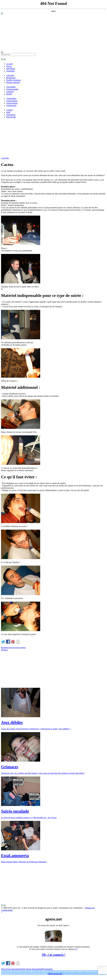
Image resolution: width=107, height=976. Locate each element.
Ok (49, 974)
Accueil (9, 64)
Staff (8, 112)
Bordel (9, 94)
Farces (9, 66)
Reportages (11, 78)
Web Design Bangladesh (11, 969)
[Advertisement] (53, 32)
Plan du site (11, 117)
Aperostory (11, 114)
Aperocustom (11, 101)
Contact (9, 110)
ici (76, 949)
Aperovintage (11, 103)
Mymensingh (47, 969)
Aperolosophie (12, 89)
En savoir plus (56, 974)
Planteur (4, 650)
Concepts (10, 75)
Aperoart (10, 91)
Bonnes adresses (13, 82)
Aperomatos (11, 98)
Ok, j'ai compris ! (53, 954)
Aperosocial (11, 105)
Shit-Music (10, 68)
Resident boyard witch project (13, 647)
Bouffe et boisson (13, 80)
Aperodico (10, 71)
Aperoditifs (11, 87)
